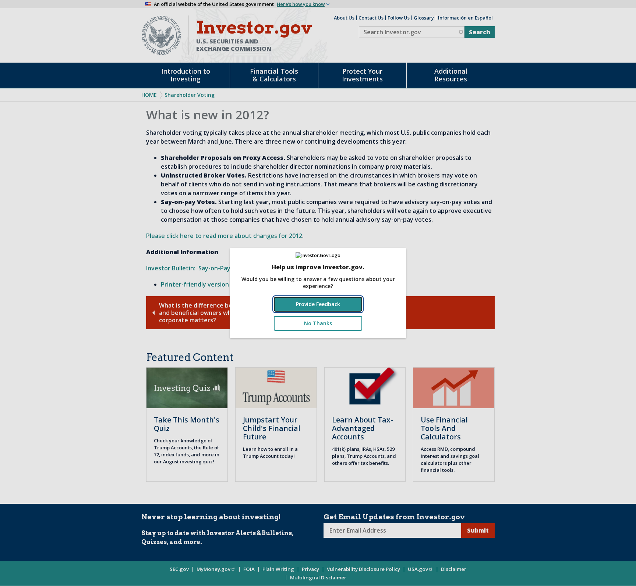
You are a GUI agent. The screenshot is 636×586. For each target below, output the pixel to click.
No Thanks (318, 323)
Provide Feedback (318, 304)
